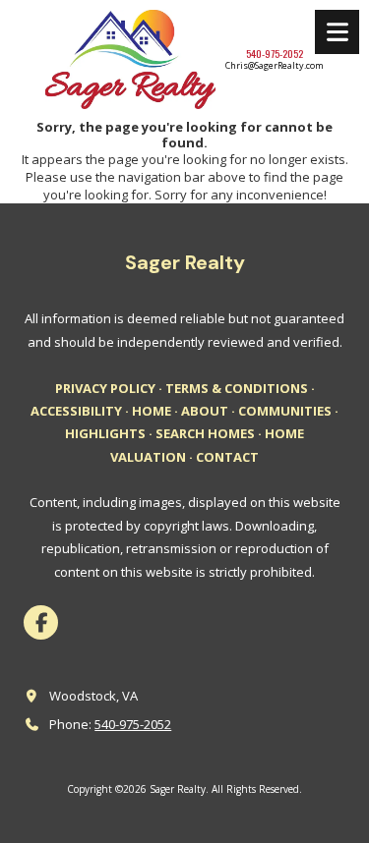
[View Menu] (337, 32)
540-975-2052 (132, 724)
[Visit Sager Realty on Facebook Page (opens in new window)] (41, 622)
